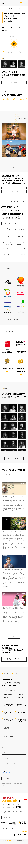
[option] (5, 64)
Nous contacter (10, 223)
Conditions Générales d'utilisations (12, 772)
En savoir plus (14, 36)
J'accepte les (12, 772)
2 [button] (13, 159)
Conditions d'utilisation (14, 841)
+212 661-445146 (22, 831)
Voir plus (14, 167)
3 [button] (16, 159)
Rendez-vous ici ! (14, 82)
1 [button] (11, 159)
